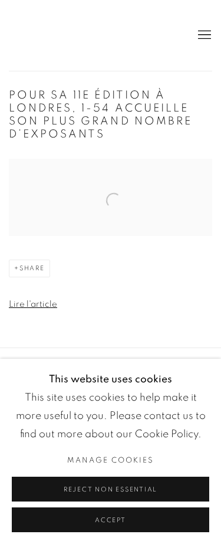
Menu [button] (203, 35)
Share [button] (32, 268)
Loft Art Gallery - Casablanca (50, 35)
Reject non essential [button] (110, 489)
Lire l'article (33, 304)
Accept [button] (110, 520)
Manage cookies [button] (110, 460)
